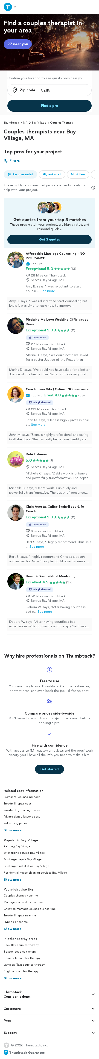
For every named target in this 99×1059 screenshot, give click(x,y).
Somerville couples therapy (22, 958)
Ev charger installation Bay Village (26, 866)
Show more (12, 830)
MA (25, 122)
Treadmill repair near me (20, 915)
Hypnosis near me (16, 922)
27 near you (17, 44)
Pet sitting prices (15, 823)
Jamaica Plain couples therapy (24, 964)
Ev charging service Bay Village (24, 852)
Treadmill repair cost (17, 803)
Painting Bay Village (17, 846)
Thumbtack (11, 122)
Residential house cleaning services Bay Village (35, 872)
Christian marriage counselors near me (29, 908)
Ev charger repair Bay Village (22, 859)
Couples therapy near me (21, 895)
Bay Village (39, 122)
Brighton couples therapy (21, 971)
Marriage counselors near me (23, 902)
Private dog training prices (22, 810)
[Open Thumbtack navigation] (10, 7)
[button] (34, 264)
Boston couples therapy (20, 951)
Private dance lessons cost (22, 816)
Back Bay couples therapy (21, 945)
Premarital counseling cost (22, 797)
